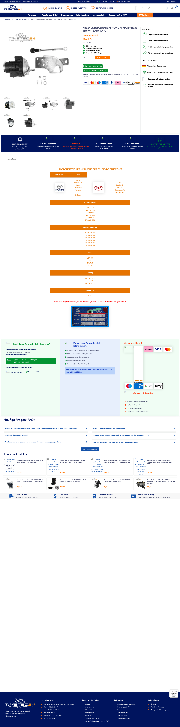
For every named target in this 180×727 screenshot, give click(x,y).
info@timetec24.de (124, 2)
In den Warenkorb (102, 57)
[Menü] (177, 690)
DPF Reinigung (144, 15)
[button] (38, 15)
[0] (175, 8)
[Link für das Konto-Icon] (172, 8)
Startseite (7, 20)
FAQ (168, 2)
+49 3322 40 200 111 (108, 2)
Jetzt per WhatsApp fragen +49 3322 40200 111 (25, 361)
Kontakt (173, 2)
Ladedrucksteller (21, 20)
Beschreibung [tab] (11, 159)
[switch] (174, 695)
